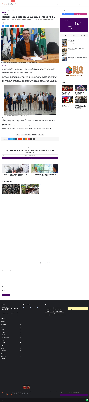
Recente (73, 35)
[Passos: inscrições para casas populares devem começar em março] (64, 41)
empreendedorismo (48, 309)
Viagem (2, 359)
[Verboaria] (8, 4)
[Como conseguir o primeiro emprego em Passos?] (64, 54)
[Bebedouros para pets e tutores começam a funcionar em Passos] (49, 223)
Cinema (54, 4)
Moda (3, 340)
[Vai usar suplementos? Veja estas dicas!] (40, 309)
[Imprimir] (34, 139)
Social (3, 345)
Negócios (2, 353)
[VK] (18, 26)
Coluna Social (44, 4)
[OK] (21, 26)
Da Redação (4, 65)
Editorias (6, 10)
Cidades (10, 10)
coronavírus (47, 307)
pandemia (56, 311)
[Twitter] (6, 26)
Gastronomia (3, 350)
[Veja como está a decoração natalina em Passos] (81, 88)
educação (59, 307)
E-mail (3, 290)
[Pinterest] (13, 26)
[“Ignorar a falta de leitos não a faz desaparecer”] (33, 346)
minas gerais (47, 311)
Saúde (3, 343)
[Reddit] (16, 26)
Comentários (83, 35)
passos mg (47, 313)
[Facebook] (3, 26)
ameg (18, 134)
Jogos (2, 351)
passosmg (60, 311)
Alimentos (3, 321)
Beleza (3, 329)
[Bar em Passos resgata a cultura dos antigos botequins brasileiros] (26, 346)
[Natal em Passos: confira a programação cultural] (67, 88)
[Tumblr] (11, 26)
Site (31, 290)
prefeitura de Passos (60, 313)
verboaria (41, 134)
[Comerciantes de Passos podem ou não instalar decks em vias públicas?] (30, 189)
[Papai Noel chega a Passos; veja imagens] (67, 99)
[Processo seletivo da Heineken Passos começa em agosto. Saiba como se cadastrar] (64, 45)
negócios (52, 311)
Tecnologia (3, 358)
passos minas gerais (26, 134)
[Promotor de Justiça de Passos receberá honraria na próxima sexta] (64, 59)
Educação (4, 335)
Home (33, 4)
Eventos (50, 4)
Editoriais (37, 4)
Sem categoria (3, 356)
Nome (3, 286)
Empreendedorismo (5, 337)
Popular (64, 35)
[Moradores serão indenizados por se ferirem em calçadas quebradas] (11, 189)
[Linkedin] (8, 26)
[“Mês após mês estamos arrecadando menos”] (64, 50)
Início (4, 10)
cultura (55, 307)
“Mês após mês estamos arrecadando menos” (76, 48)
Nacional (3, 342)
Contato (59, 4)
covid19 (52, 307)
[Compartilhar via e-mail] (31, 139)
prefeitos (35, 134)
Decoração (4, 334)
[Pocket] (23, 26)
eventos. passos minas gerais (57, 309)
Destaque (3, 326)
